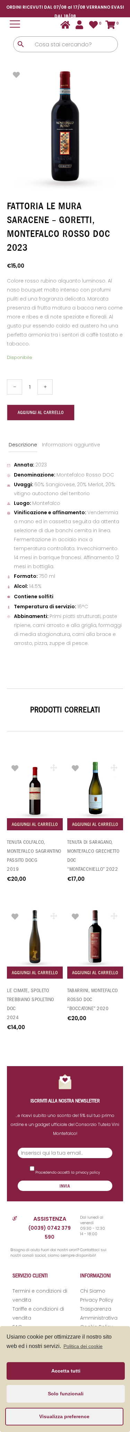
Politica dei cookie (83, 1346)
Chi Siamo (92, 1290)
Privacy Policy (96, 1299)
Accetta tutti (65, 1371)
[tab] (23, 444)
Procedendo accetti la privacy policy (67, 1172)
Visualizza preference (64, 1416)
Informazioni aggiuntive (71, 444)
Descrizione (23, 444)
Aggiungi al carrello (41, 412)
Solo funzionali (66, 1393)
